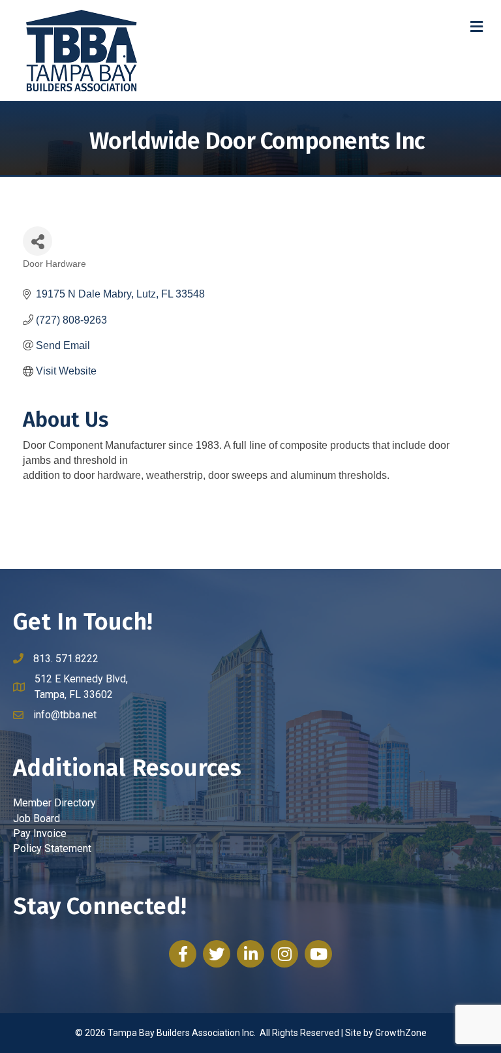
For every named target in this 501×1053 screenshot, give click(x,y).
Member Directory (54, 803)
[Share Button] (37, 241)
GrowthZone (401, 1033)
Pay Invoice (40, 833)
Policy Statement (52, 848)
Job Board (36, 818)
